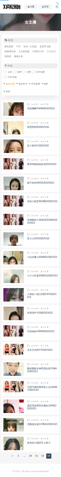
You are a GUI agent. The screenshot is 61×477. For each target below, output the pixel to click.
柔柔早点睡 (45, 47)
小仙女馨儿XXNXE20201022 (42, 257)
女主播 (46, 104)
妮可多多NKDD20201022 (40, 183)
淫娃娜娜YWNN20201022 (41, 108)
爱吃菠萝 (9, 47)
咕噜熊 (8, 56)
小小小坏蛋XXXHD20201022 (42, 276)
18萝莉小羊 (38, 51)
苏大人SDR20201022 (38, 238)
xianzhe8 (34, 104)
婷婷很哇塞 (10, 51)
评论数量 (35, 84)
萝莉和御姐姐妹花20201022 (41, 164)
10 (30, 456)
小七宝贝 (51, 51)
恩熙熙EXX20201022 (38, 127)
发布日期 (10, 84)
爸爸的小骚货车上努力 (38, 443)
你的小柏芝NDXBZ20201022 (42, 201)
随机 (46, 84)
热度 (8, 92)
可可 (18, 47)
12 (42, 456)
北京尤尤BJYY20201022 (40, 350)
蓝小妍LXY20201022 (38, 146)
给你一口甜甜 (30, 47)
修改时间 (22, 84)
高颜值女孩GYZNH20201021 (42, 424)
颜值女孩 (18, 56)
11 (36, 456)
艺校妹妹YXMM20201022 (40, 331)
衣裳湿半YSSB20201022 (40, 313)
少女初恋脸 (23, 51)
